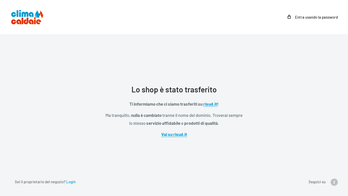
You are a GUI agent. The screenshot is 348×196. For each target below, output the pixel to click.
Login (71, 181)
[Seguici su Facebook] (334, 182)
